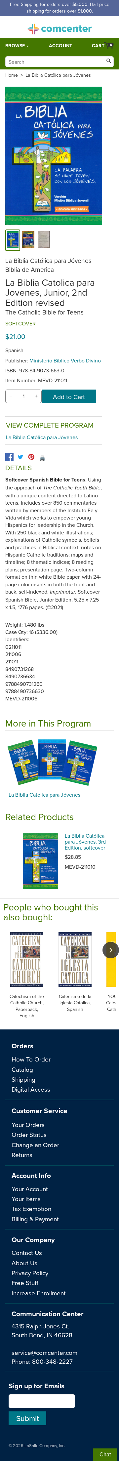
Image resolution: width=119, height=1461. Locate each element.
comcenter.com (59, 27)
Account (60, 45)
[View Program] (59, 762)
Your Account (30, 1188)
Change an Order (35, 1144)
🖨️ (42, 458)
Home (11, 75)
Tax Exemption (31, 1208)
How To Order (31, 1059)
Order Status (29, 1134)
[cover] (12, 240)
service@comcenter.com (44, 1352)
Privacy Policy (30, 1272)
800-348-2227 (52, 1361)
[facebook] (9, 457)
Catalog (22, 1069)
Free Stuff (25, 1282)
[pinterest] (31, 457)
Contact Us (27, 1252)
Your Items (26, 1198)
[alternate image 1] (28, 240)
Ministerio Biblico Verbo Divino (65, 360)
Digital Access (31, 1089)
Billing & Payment (35, 1218)
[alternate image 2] (44, 240)
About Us (24, 1262)
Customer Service (39, 1111)
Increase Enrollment (39, 1292)
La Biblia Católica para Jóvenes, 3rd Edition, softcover (85, 841)
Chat (105, 1454)
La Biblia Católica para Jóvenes (58, 75)
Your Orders (28, 1124)
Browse (15, 45)
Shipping (23, 1079)
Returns (22, 1154)
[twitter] (20, 457)
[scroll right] (110, 950)
